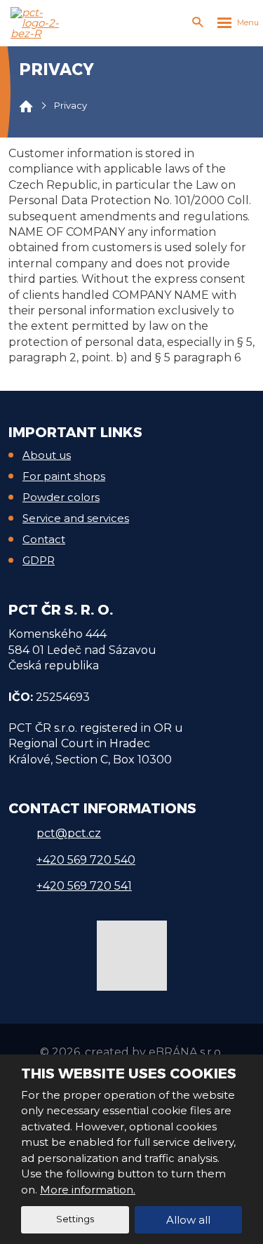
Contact (43, 539)
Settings (75, 1218)
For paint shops (63, 476)
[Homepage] (26, 105)
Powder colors (61, 497)
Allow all (188, 1219)
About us (46, 455)
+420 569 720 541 (84, 885)
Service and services (75, 518)
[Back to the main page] (39, 23)
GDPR (38, 560)
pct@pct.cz (68, 833)
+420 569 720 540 (85, 860)
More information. (87, 1189)
